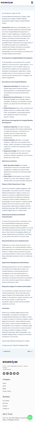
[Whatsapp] (30, 417)
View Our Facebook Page (20, 345)
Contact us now (7, 345)
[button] (32, 3)
